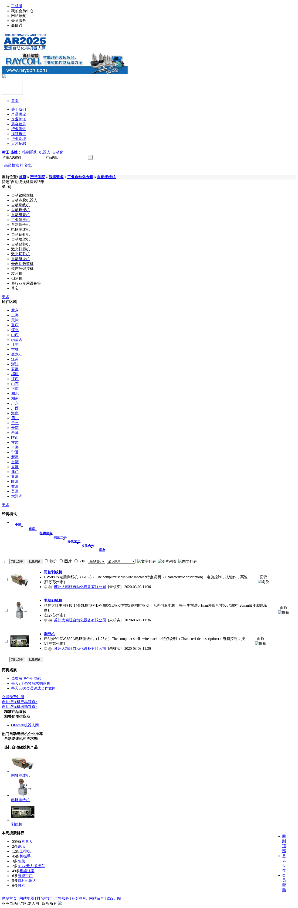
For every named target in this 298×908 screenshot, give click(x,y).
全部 (18, 525)
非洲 (15, 486)
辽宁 (15, 345)
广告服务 (61, 898)
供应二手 (60, 537)
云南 (15, 428)
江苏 (15, 359)
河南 (15, 389)
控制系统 (29, 152)
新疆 (15, 457)
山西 (15, 335)
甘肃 (15, 442)
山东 (15, 384)
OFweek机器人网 (25, 725)
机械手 (25, 856)
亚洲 (15, 477)
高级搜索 (11, 165)
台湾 (15, 462)
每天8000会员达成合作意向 (33, 688)
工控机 (25, 851)
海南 (15, 413)
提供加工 (74, 541)
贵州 (15, 423)
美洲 (15, 491)
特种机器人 (27, 881)
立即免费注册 (13, 697)
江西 (15, 379)
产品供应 (37, 177)
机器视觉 (27, 871)
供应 (32, 529)
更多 (5, 297)
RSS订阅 (114, 898)
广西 (15, 408)
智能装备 (56, 177)
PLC (21, 886)
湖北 (15, 393)
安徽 (15, 369)
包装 (21, 861)
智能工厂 (25, 876)
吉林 (15, 349)
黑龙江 (16, 354)
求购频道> (19, 707)
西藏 (15, 433)
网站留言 (96, 898)
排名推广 (27, 165)
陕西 (15, 437)
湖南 (15, 398)
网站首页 (9, 898)
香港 (15, 467)
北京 (15, 310)
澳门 (15, 472)
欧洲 (15, 481)
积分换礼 (79, 898)
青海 (15, 447)
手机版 (16, 6)
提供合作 (88, 546)
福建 (15, 374)
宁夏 (15, 452)
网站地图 (26, 898)
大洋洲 (16, 496)
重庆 (15, 325)
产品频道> (19, 702)
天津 (15, 320)
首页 (22, 177)
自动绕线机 (106, 177)
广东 (15, 403)
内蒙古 (16, 340)
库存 (102, 550)
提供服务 (46, 533)
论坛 (21, 846)
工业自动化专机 (80, 177)
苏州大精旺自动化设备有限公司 (80, 587)
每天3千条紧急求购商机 (30, 683)
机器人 (44, 152)
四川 (15, 418)
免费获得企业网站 (26, 678)
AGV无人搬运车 (31, 866)
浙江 (15, 364)
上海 (15, 315)
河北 (15, 330)
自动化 (57, 152)
